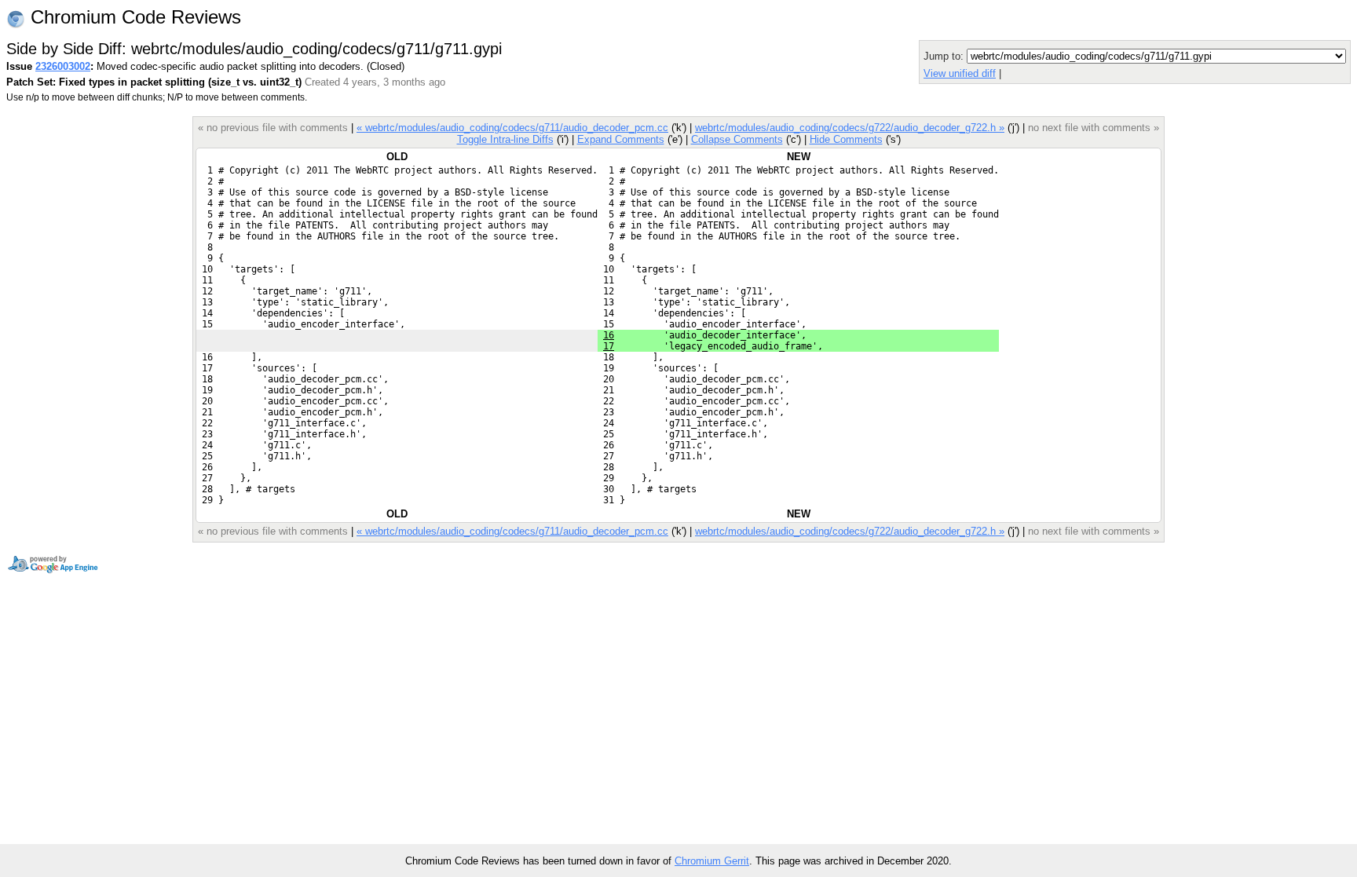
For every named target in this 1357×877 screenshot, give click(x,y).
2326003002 (62, 66)
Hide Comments (846, 139)
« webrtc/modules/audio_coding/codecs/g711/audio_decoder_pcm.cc (512, 127)
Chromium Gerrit (712, 861)
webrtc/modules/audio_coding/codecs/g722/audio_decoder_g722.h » (849, 127)
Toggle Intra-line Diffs (505, 139)
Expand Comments (620, 139)
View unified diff (960, 73)
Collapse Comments (737, 139)
